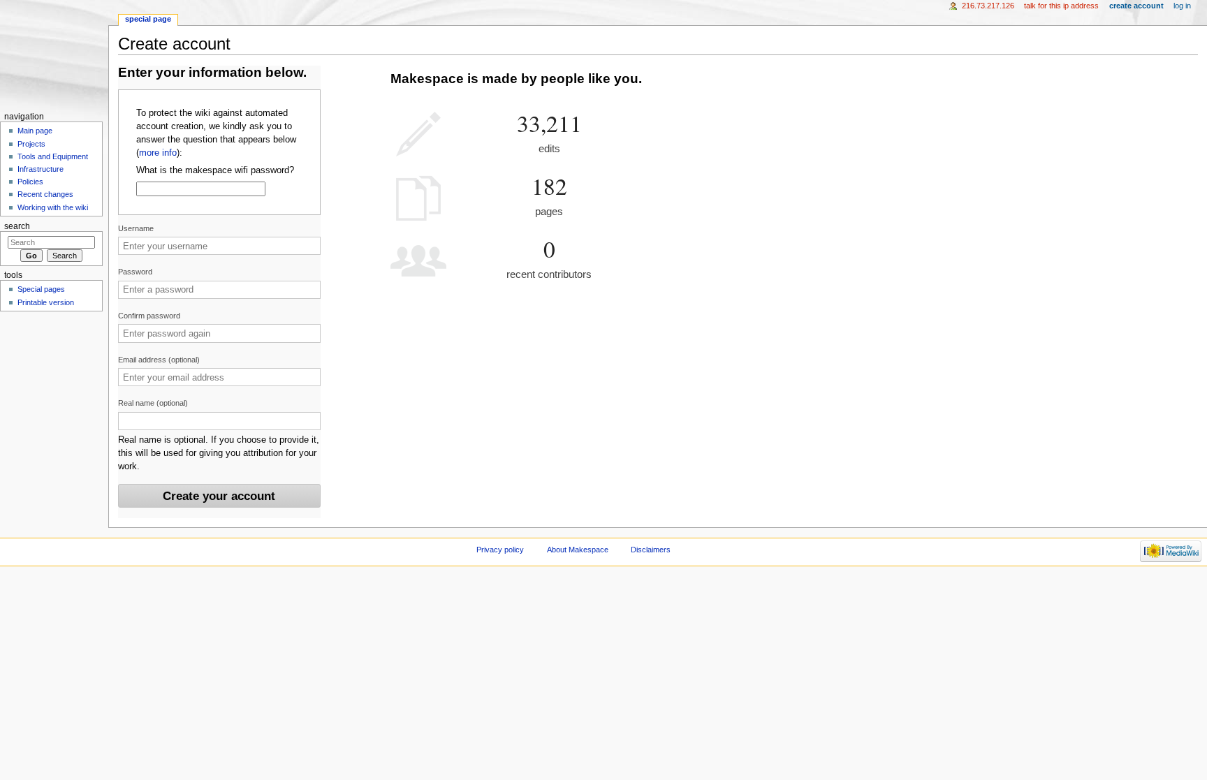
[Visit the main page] (54, 54)
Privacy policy (500, 549)
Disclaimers (651, 549)
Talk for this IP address (1061, 5)
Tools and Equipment (52, 156)
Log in (1182, 5)
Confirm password (149, 315)
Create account (1136, 5)
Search (17, 226)
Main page (34, 130)
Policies (30, 181)
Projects (31, 144)
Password (135, 271)
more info (158, 153)
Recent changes (45, 194)
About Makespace (577, 549)
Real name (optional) (153, 403)
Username (136, 228)
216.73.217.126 (988, 5)
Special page (148, 19)
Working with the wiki (52, 207)
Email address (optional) (159, 359)
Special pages (41, 289)
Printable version (45, 302)
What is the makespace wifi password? (215, 170)
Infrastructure (40, 169)
